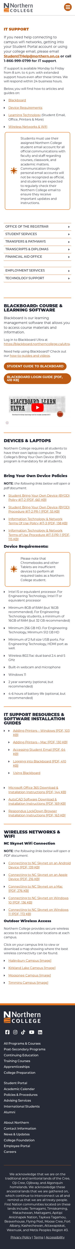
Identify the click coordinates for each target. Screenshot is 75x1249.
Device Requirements (25, 108)
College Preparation (19, 1073)
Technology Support (24, 278)
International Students (22, 1106)
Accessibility (55, 1237)
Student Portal (15, 1083)
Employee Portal (17, 1146)
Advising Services (17, 1100)
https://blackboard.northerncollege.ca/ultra (37, 344)
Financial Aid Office (23, 257)
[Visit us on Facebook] (7, 1032)
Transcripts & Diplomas (26, 249)
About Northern (16, 1122)
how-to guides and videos (30, 356)
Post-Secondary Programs (24, 1049)
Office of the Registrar (26, 226)
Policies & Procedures (21, 1095)
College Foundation (19, 1140)
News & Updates (17, 1134)
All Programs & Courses (22, 1043)
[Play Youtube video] (37, 407)
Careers (10, 1152)
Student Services (21, 234)
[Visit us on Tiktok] (23, 1032)
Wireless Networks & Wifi (27, 127)
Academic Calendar (19, 1089)
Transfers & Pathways (25, 241)
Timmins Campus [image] (28, 983)
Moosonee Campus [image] (29, 975)
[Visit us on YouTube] (31, 1032)
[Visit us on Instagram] (15, 1032)
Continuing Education (21, 1055)
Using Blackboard (26, 773)
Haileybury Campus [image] (29, 960)
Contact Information (20, 1128)
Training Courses (17, 1061)
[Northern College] (18, 7)
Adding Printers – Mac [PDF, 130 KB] (40, 742)
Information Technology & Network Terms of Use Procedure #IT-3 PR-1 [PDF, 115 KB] (39, 535)
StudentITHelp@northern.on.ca (31, 56)
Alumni (9, 1112)
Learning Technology (24, 115)
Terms (38, 1237)
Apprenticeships (17, 1067)
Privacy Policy (21, 1237)
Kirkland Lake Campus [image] (32, 968)
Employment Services (25, 270)
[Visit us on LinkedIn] (40, 1032)
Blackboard (17, 100)
